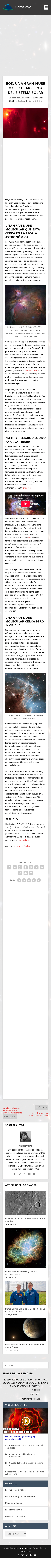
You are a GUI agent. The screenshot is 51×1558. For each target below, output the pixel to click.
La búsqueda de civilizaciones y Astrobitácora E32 (20, 1455)
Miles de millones (13, 1503)
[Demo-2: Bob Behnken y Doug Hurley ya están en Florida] (25, 1293)
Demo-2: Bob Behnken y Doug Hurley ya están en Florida (25, 1310)
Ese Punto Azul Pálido (15, 1490)
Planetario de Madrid (15, 1516)
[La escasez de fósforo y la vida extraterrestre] (25, 1248)
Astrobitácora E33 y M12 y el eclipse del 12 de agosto (25, 1446)
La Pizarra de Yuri (13, 1509)
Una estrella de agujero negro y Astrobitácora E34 (20, 1437)
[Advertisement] (25, 45)
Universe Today (23, 846)
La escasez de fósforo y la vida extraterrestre (21, 1272)
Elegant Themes (23, 1548)
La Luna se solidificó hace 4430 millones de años (25, 1219)
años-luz (26, 488)
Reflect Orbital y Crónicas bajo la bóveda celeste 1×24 (24, 1473)
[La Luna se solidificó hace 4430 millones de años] (25, 1203)
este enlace (24, 840)
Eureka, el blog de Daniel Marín (20, 1496)
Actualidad (20, 101)
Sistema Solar (31, 370)
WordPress (25, 1551)
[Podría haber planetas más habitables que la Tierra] (25, 1329)
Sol (29, 537)
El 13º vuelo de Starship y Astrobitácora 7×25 (24, 1464)
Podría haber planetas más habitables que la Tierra (24, 1345)
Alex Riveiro (25, 97)
